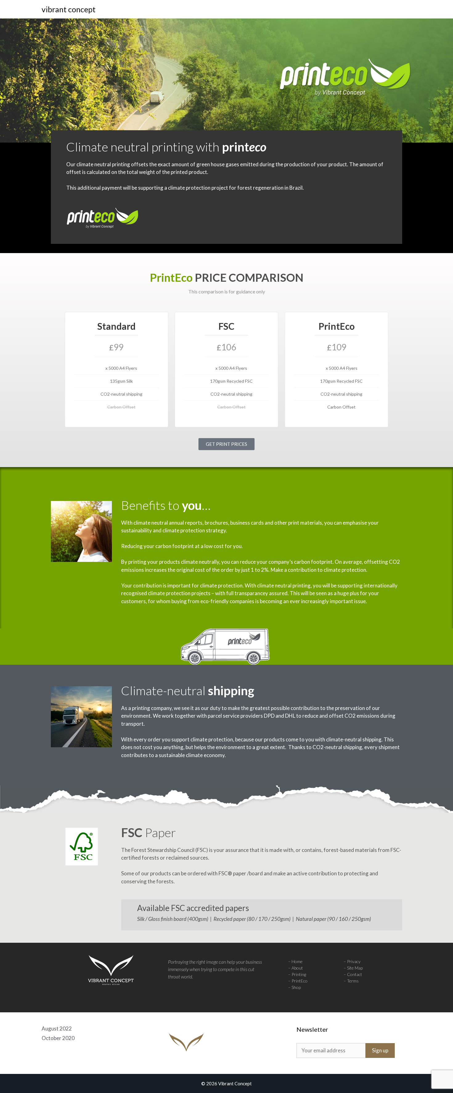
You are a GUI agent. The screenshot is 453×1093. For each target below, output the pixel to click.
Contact (354, 974)
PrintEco (300, 980)
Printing (299, 974)
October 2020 (58, 1038)
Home (297, 961)
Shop (296, 987)
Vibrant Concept (69, 9)
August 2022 (57, 1028)
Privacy (354, 961)
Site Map (355, 967)
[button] (402, 9)
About (297, 967)
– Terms (351, 980)
